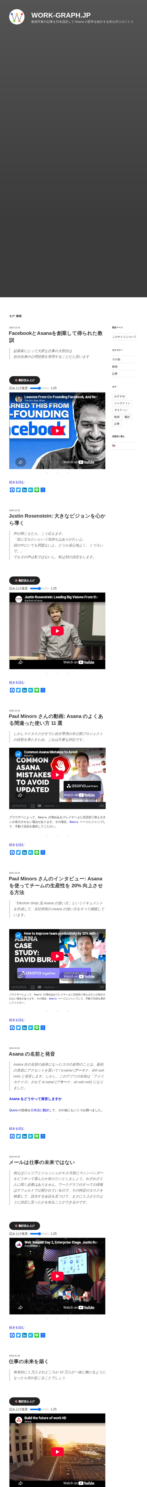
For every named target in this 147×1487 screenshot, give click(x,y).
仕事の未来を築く (29, 1361)
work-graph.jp (61, 15)
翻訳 (127, 416)
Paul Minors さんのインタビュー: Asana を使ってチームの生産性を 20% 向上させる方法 (56, 885)
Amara (73, 822)
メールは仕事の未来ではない (42, 1162)
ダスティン (121, 410)
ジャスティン (122, 403)
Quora (13, 1110)
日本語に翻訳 (40, 1110)
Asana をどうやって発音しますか (35, 1099)
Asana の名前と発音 (32, 1054)
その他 (116, 359)
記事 (115, 373)
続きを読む (16, 482)
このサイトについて (124, 336)
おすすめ (119, 396)
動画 (115, 366)
